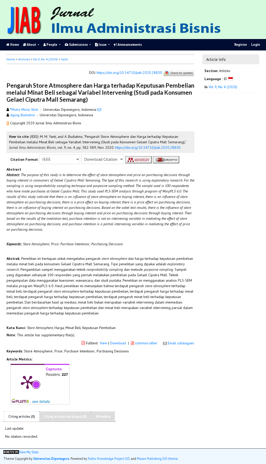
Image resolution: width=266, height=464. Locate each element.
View (103, 343)
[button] (8, 123)
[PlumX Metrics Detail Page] (27, 381)
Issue (102, 44)
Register (240, 44)
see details (41, 401)
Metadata (103, 416)
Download (118, 343)
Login (255, 44)
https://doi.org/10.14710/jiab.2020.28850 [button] (148, 147)
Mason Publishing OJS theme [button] (157, 458)
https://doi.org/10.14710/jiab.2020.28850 (129, 72)
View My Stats (28, 452)
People (52, 44)
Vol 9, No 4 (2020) (45, 59)
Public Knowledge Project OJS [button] (109, 458)
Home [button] (10, 59)
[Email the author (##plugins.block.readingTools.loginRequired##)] (99, 109)
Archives (24, 59)
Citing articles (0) (21, 416)
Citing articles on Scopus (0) (65, 416)
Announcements (129, 44)
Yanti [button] (64, 59)
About (31, 44)
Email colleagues (181, 343)
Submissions (78, 44)
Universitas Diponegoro (51, 458)
